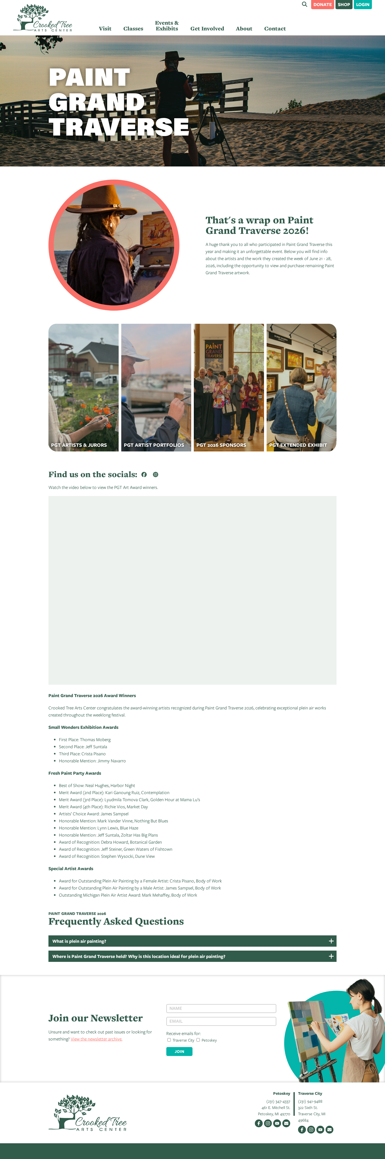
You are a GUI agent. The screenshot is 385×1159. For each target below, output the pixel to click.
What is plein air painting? (79, 941)
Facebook (259, 1123)
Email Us (286, 1123)
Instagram (268, 1123)
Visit (105, 28)
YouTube (277, 1123)
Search (304, 4)
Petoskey (209, 1040)
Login (363, 4)
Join (179, 1051)
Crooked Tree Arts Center (42, 17)
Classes (133, 28)
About (244, 28)
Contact (275, 28)
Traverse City (183, 1040)
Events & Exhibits (167, 25)
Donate (323, 4)
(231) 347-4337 (278, 1101)
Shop (344, 4)
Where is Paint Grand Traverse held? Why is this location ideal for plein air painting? (139, 956)
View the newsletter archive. (96, 1039)
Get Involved (207, 28)
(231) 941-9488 (310, 1101)
